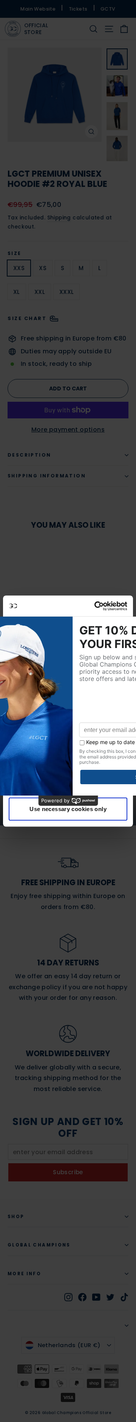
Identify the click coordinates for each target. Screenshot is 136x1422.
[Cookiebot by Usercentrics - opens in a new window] (96, 606)
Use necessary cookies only (68, 809)
